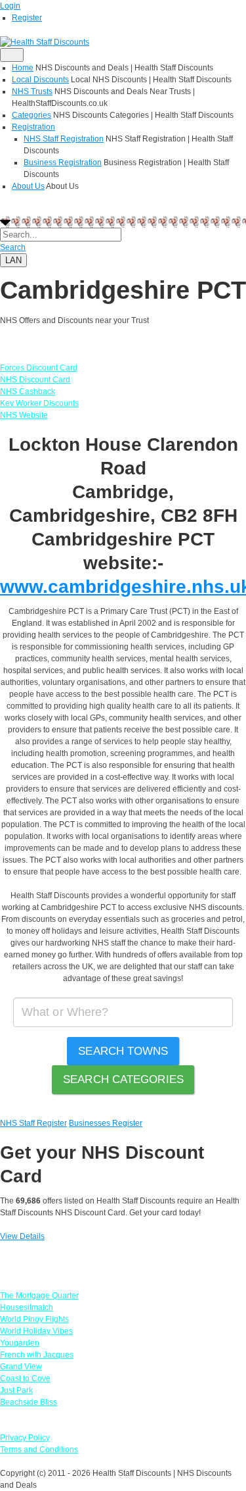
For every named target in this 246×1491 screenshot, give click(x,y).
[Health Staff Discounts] (44, 41)
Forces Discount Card (38, 367)
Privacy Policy (25, 1437)
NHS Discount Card (35, 379)
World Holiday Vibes (36, 1331)
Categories (31, 115)
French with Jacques (36, 1354)
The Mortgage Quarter (39, 1295)
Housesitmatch (26, 1307)
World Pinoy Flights (34, 1319)
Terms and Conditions (39, 1449)
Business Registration (63, 162)
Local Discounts (40, 79)
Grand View (21, 1366)
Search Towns (123, 1051)
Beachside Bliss (28, 1402)
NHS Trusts (32, 91)
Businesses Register (105, 1123)
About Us (28, 186)
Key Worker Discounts (39, 403)
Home (22, 67)
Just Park (16, 1390)
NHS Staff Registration (64, 138)
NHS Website (24, 415)
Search (13, 247)
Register (27, 17)
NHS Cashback (27, 391)
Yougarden (19, 1343)
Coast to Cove (25, 1378)
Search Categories (123, 1079)
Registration (33, 127)
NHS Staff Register (33, 1123)
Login (10, 6)
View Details (22, 1236)
